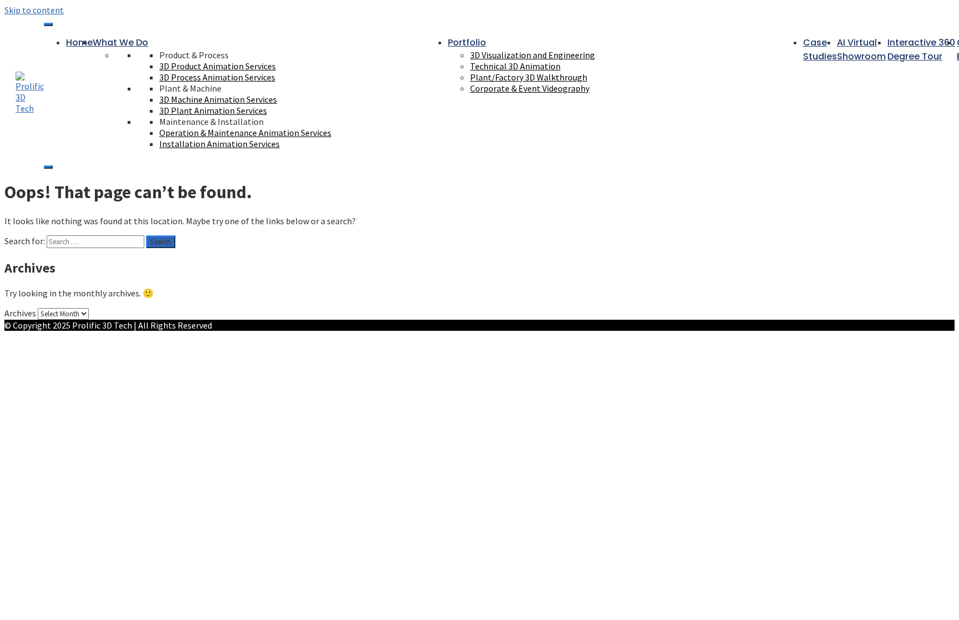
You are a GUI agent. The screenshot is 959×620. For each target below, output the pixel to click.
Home (79, 42)
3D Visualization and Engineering (532, 55)
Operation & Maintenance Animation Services (245, 132)
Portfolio (467, 42)
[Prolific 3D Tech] (30, 108)
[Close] (48, 167)
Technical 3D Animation (515, 66)
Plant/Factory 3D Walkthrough (528, 77)
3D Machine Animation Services (218, 99)
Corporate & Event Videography (529, 88)
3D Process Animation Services (217, 77)
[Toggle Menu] (48, 24)
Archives (20, 313)
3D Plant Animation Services (213, 110)
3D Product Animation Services (217, 66)
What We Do (120, 42)
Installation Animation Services (219, 143)
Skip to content (34, 10)
